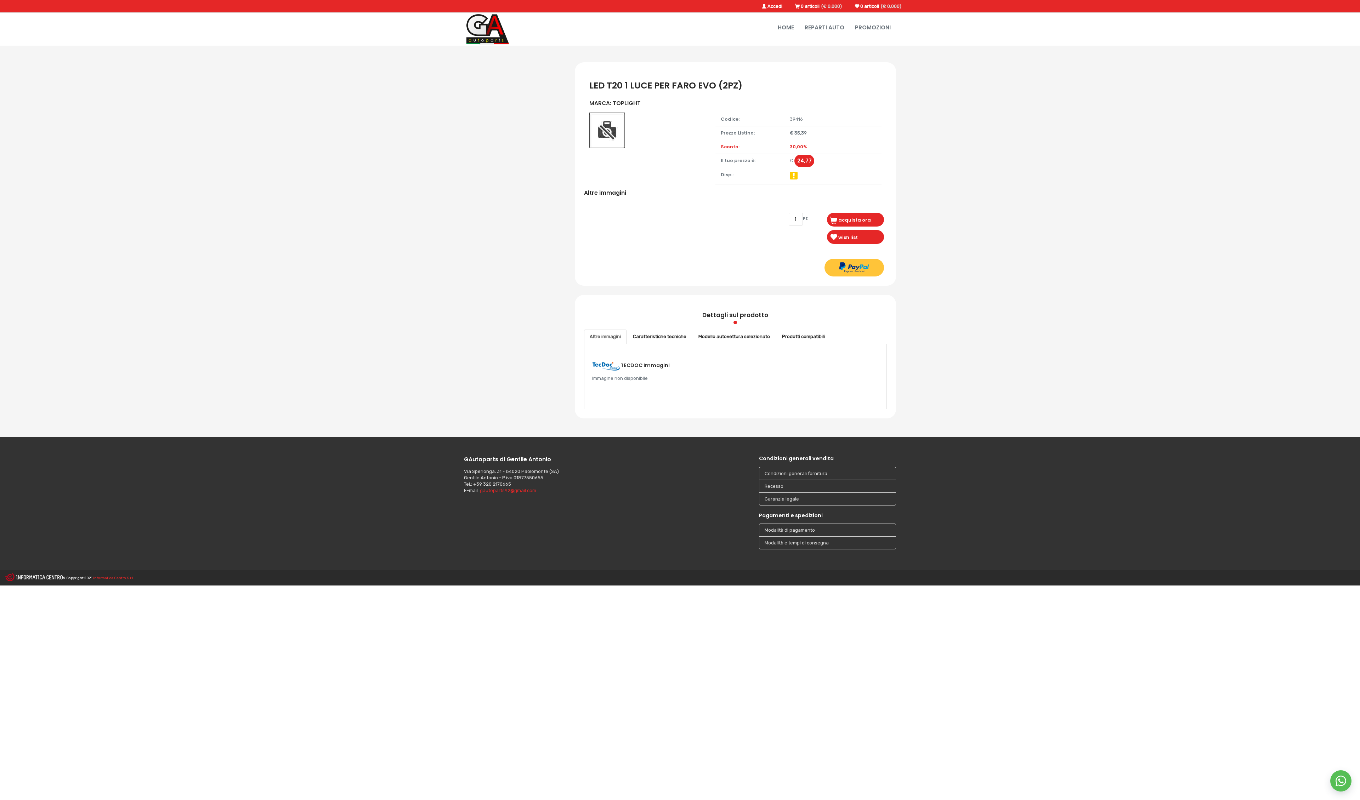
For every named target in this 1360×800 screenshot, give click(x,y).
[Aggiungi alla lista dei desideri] (855, 237)
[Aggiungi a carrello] (855, 220)
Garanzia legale (782, 499)
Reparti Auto (824, 27)
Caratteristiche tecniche (659, 336)
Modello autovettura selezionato (734, 336)
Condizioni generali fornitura (796, 473)
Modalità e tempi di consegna (797, 542)
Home (786, 27)
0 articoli (810, 6)
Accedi (774, 6)
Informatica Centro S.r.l (113, 578)
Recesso (774, 486)
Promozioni (873, 27)
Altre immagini (605, 336)
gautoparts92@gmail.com (508, 490)
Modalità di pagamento (790, 530)
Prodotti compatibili (803, 336)
